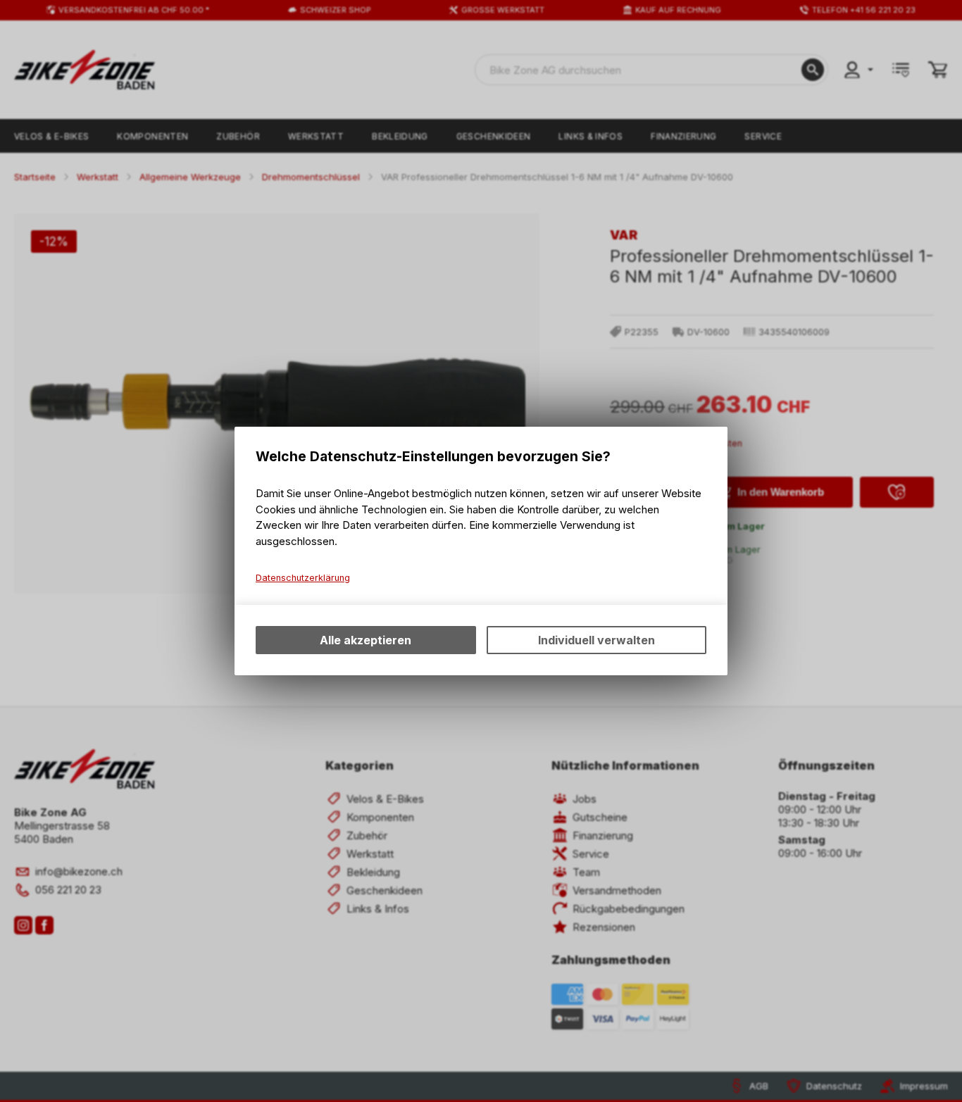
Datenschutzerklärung (303, 577)
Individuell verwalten (596, 640)
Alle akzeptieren (365, 640)
